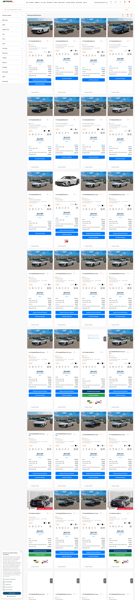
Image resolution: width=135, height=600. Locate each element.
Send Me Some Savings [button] (93, 391)
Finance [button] (55, 2)
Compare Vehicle (35, 92)
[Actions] (50, 41)
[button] (51, 27)
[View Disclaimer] (41, 55)
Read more (7, 576)
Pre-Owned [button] (31, 2)
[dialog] (11, 574)
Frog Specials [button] (50, 2)
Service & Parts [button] (61, 2)
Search (126, 9)
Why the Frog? (79, 2)
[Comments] (48, 56)
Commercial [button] (37, 2)
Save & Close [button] (12, 593)
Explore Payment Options (40, 80)
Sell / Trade (43, 2)
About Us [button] (85, 2)
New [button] (27, 2)
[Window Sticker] (50, 56)
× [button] (20, 551)
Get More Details (40, 84)
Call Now (96, 2)
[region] (40, 71)
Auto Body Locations (70, 2)
